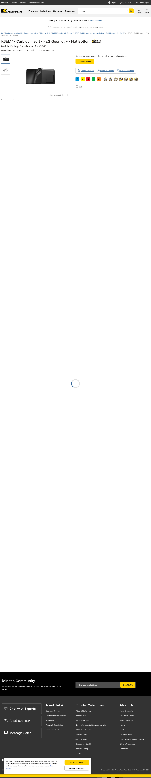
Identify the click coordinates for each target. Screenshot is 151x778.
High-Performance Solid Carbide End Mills (91, 725)
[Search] (131, 10)
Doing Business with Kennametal (132, 739)
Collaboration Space (36, 2)
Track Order (50, 720)
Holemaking (34, 33)
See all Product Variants (137, 151)
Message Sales (20, 732)
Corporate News (126, 734)
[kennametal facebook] (3, 760)
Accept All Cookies (76, 762)
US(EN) (114, 2)
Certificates (124, 748)
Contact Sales (85, 61)
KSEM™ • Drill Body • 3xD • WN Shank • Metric (33, 518)
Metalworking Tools (21, 33)
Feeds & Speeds (107, 70)
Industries (45, 10)
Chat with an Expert (142, 2)
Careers (14, 2)
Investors (22, 2)
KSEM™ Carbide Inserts (82, 33)
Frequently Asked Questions (56, 715)
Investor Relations (126, 720)
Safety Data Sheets (52, 729)
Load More (75, 661)
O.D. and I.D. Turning (83, 711)
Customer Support (52, 711)
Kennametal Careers (127, 715)
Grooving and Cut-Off (83, 744)
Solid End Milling (82, 739)
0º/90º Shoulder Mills (83, 729)
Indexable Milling (82, 734)
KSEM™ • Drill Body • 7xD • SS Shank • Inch (35, 632)
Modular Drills (45, 33)
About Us (4, 2)
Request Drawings (8, 494)
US (2, 33)
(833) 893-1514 (125, 2)
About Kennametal (126, 711)
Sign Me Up (128, 684)
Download (141, 475)
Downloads (10, 110)
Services (57, 10)
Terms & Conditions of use (120, 475)
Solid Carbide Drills (82, 720)
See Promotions (96, 20)
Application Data (12, 107)
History (122, 725)
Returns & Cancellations (54, 725)
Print (80, 86)
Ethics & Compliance (127, 744)
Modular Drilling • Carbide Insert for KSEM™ (109, 33)
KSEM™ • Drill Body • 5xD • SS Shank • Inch (32, 603)
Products (33, 10)
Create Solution (50, 239)
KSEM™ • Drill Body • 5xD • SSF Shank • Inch (33, 618)
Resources (70, 10)
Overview (10, 104)
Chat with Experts (22, 708)
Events (122, 729)
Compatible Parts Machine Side (19, 113)
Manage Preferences (76, 768)
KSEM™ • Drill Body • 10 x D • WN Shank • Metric (34, 646)
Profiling (79, 753)
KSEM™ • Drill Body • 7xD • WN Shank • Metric (33, 575)
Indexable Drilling (82, 748)
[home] (11, 11)
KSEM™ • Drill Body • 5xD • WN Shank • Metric (33, 532)
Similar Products (127, 70)
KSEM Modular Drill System (62, 33)
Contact (139, 12)
